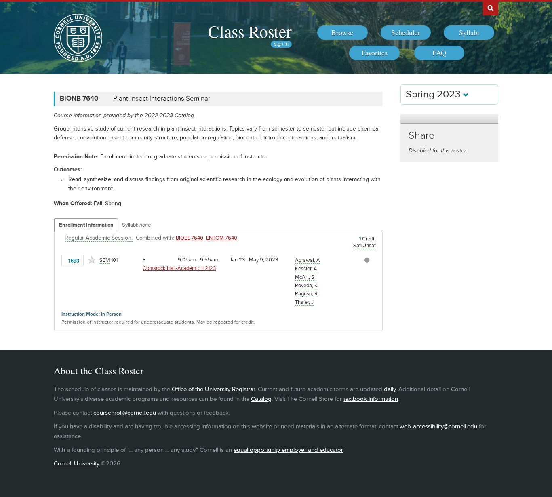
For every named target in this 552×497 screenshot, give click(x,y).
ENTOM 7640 (221, 238)
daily (390, 389)
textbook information (370, 399)
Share (421, 135)
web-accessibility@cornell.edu (438, 426)
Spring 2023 (434, 94)
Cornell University (76, 464)
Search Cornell (490, 7)
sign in (281, 44)
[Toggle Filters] (449, 119)
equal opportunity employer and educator (288, 450)
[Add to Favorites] (91, 259)
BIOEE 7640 (189, 238)
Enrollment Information (86, 225)
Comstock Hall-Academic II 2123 (179, 268)
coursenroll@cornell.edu (124, 413)
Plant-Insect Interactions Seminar (161, 99)
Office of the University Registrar (213, 389)
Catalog (261, 399)
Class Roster (250, 31)
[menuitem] (342, 32)
